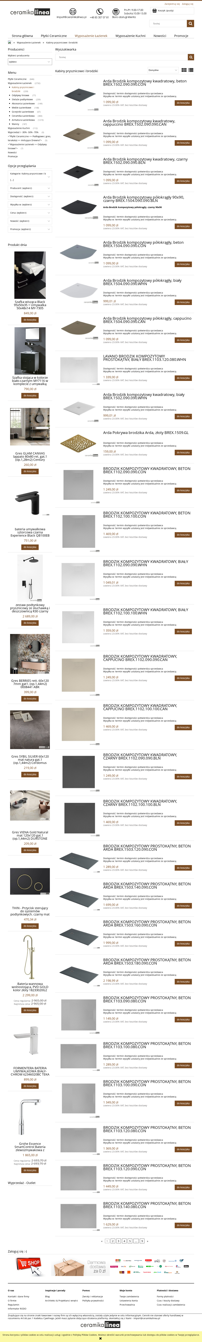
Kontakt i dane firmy (18, 1296)
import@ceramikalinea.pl (147, 1318)
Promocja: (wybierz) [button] (20, 229)
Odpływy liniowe (20, 95)
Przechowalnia (127, 1304)
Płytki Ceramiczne (17, 79)
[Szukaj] (190, 23)
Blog (47, 1296)
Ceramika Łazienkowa (23, 115)
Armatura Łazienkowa (23, 119)
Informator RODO (17, 1308)
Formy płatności (165, 1296)
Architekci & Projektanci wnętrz (61, 1300)
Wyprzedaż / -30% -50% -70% (23, 132)
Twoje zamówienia (129, 1296)
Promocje (13, 156)
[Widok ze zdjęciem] (184, 70)
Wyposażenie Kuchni (19, 128)
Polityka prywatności (93, 1300)
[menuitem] (22, 36)
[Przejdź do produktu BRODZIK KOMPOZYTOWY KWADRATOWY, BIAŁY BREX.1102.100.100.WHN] (78, 627)
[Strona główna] (78, 13)
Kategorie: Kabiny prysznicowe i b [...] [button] (28, 176)
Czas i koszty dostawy (168, 1300)
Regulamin (13, 1304)
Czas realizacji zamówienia (171, 1304)
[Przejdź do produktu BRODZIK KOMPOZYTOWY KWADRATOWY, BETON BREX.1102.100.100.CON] (78, 531)
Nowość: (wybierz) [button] (19, 220)
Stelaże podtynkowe (22, 99)
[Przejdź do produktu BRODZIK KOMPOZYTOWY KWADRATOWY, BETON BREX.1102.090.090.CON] (78, 485)
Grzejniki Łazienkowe (23, 111)
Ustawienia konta (129, 1300)
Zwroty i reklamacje (92, 1296)
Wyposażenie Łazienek (20, 83)
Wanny (15, 124)
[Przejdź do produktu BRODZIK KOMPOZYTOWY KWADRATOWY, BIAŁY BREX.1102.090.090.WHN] (78, 580)
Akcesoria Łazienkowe (23, 103)
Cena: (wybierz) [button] (18, 212)
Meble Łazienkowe (21, 107)
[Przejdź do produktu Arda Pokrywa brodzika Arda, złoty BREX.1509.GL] (78, 444)
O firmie (12, 1300)
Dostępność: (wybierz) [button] (21, 196)
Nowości (12, 152)
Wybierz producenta (18, 55)
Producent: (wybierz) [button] (21, 188)
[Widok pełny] (191, 70)
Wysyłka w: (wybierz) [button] (21, 204)
